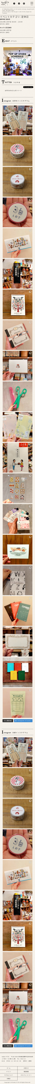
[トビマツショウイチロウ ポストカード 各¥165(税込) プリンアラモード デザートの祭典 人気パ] (17, 550)
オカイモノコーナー (26, 1075)
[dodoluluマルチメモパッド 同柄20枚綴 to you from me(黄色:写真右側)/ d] (17, 427)
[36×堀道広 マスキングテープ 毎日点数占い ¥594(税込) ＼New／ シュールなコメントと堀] (17, 151)
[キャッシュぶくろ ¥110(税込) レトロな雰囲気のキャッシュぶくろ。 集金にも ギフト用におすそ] (17, 703)
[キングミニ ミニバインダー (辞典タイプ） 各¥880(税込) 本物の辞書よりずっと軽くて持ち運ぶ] (17, 274)
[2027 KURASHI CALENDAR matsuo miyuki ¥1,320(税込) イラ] (17, 304)
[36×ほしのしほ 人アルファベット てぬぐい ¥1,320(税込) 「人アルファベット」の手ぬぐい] (17, 580)
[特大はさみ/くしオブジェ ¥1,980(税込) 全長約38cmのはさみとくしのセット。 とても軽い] (17, 396)
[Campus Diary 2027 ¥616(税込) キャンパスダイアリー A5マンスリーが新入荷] (17, 611)
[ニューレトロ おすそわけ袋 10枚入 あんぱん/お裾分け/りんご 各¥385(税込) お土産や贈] (17, 458)
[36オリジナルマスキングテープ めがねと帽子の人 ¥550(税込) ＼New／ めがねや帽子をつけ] (17, 182)
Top (30, 1077)
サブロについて (8, 1075)
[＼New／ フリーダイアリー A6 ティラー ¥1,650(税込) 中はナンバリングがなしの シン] (17, 672)
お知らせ (26, 1068)
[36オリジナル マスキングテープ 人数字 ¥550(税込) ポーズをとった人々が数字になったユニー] (17, 212)
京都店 (8, 1078)
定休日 (7, 24)
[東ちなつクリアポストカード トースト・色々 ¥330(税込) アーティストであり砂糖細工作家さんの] (17, 488)
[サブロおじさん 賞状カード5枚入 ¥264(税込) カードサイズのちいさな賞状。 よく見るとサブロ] (17, 641)
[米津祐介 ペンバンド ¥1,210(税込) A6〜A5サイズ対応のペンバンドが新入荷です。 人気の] (17, 335)
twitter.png (19, 3)
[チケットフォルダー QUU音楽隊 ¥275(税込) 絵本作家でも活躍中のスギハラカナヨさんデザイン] (17, 243)
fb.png (14, 3)
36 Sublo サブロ (15, 1082)
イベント (8, 1071)
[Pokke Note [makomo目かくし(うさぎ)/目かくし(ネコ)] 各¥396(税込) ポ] (17, 120)
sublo (5, 3)
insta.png (24, 3)
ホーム (8, 1068)
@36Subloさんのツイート (13, 90)
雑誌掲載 (26, 1071)
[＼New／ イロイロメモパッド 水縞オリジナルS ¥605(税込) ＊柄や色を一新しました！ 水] (17, 519)
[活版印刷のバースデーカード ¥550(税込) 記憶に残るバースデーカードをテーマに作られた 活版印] (17, 366)
